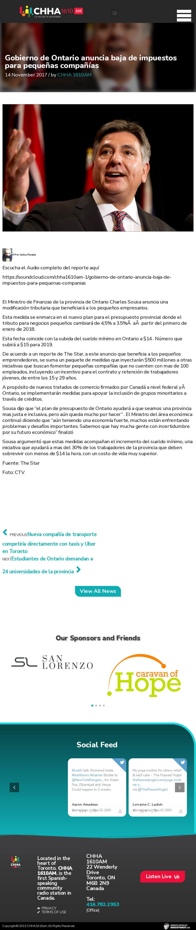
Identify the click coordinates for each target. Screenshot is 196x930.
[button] (184, 14)
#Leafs (77, 770)
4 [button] (105, 813)
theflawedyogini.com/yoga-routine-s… (157, 782)
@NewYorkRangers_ (87, 780)
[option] (97, 787)
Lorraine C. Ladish (148, 804)
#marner (96, 775)
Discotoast (177, 926)
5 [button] (112, 813)
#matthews (80, 775)
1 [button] (84, 813)
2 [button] (91, 813)
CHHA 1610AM (74, 74)
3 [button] (98, 813)
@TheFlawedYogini (153, 789)
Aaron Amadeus (85, 804)
